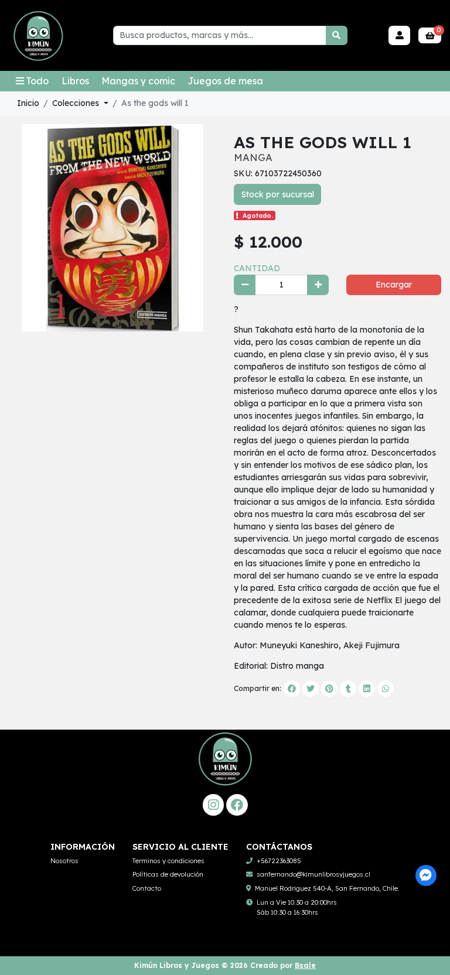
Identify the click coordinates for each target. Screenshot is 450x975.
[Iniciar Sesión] (399, 36)
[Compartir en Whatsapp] (385, 688)
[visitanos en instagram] (213, 805)
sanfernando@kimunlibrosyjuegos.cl (313, 874)
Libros (75, 81)
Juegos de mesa (225, 81)
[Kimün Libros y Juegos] (38, 35)
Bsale (305, 965)
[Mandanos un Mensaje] (426, 876)
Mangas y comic (138, 81)
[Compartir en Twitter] (310, 688)
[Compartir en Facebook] (292, 688)
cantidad (257, 268)
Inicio (28, 103)
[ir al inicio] (225, 771)
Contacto (146, 888)
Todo (37, 81)
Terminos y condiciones (168, 861)
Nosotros (64, 861)
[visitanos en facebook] (237, 805)
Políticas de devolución (167, 874)
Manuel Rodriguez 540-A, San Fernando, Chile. (327, 888)
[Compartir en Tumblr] (348, 688)
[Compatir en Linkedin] (367, 688)
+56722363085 (279, 861)
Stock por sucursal (277, 194)
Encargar (394, 284)
